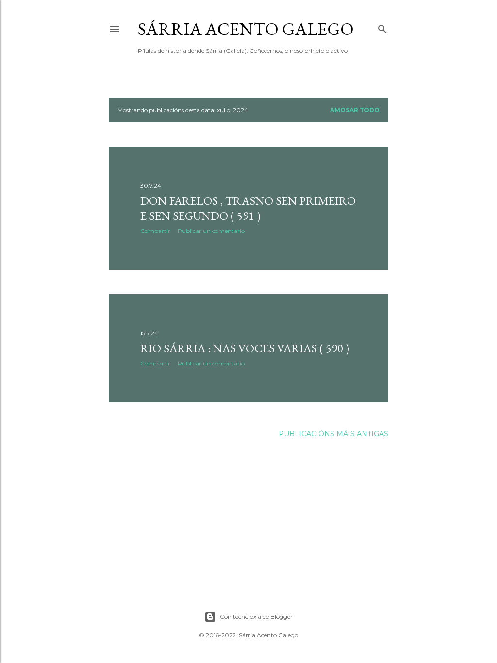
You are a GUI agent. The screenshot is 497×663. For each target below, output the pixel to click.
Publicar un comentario (211, 230)
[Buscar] (382, 26)
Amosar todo (355, 110)
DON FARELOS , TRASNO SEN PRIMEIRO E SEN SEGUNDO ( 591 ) (248, 208)
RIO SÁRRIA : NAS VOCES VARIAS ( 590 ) (244, 348)
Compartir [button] (155, 230)
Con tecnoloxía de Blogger (256, 616)
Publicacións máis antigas (333, 434)
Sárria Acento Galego (246, 28)
